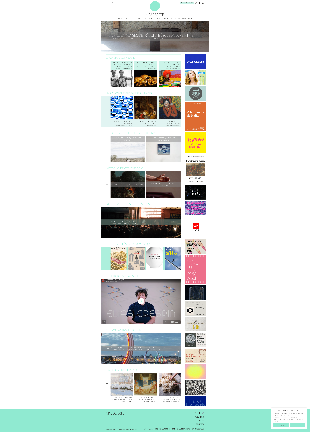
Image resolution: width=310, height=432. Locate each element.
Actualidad (123, 18)
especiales (135, 18)
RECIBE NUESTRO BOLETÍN (187, 2)
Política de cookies (162, 429)
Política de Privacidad (181, 429)
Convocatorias (161, 18)
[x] (196, 3)
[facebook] (200, 3)
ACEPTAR (297, 425)
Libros (173, 18)
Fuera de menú (185, 18)
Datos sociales (198, 429)
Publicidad (199, 417)
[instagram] (203, 3)
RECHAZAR (281, 425)
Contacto (200, 424)
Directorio (147, 18)
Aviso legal (148, 429)
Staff (201, 420)
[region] (289, 418)
